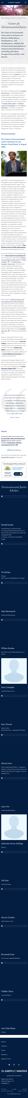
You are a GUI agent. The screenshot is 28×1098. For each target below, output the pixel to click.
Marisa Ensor (6, 763)
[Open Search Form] (25, 2)
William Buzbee (7, 648)
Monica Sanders (8, 917)
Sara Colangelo (7, 687)
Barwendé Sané (7, 954)
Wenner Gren (11, 264)
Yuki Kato (5, 880)
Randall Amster (7, 524)
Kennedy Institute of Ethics (9, 103)
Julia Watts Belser (8, 1028)
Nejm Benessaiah (8, 611)
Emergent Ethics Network (7, 457)
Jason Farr (5, 806)
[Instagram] (14, 1065)
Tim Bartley (5, 572)
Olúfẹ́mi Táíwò (7, 991)
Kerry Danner (6, 724)
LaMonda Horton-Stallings (12, 843)
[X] (19, 1065)
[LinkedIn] (9, 1065)
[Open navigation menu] (2, 2)
